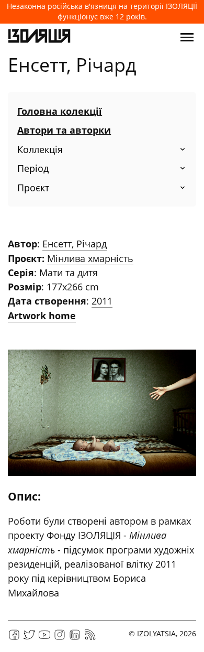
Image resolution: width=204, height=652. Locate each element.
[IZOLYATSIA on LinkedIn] (75, 638)
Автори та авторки (64, 130)
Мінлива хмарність (90, 258)
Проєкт (33, 187)
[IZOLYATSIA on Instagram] (59, 638)
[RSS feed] (90, 638)
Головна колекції (59, 111)
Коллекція (40, 149)
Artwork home (42, 315)
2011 (102, 301)
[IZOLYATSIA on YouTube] (44, 638)
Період (33, 168)
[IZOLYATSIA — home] (39, 37)
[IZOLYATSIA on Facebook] (14, 638)
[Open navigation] (187, 37)
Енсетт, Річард (74, 243)
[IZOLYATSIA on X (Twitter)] (29, 638)
